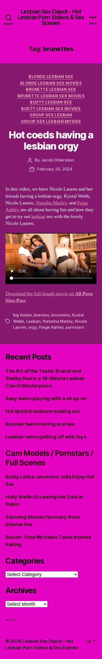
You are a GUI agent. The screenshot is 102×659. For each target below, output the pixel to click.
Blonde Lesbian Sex (51, 76)
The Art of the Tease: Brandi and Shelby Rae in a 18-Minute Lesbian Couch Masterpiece (45, 378)
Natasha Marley (51, 203)
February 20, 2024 (54, 169)
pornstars (75, 327)
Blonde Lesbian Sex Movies (51, 83)
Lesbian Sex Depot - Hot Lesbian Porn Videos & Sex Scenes (51, 17)
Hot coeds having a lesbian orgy (51, 140)
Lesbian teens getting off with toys (45, 437)
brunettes (60, 315)
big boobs (22, 315)
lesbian (38, 216)
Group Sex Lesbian (51, 115)
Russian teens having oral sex (40, 424)
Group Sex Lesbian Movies (51, 121)
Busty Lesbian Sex (51, 102)
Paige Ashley (51, 327)
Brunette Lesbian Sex (51, 89)
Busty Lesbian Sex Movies (51, 108)
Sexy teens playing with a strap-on (46, 398)
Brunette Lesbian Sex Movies (51, 96)
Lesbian (33, 321)
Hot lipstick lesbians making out (42, 411)
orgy (32, 327)
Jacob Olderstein (57, 160)
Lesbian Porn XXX (10, 619)
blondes (41, 315)
